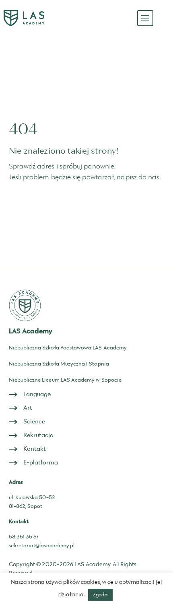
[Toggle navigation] (145, 18)
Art (27, 408)
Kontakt (34, 449)
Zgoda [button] (100, 594)
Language (37, 394)
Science (34, 422)
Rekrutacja (38, 435)
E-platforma (40, 463)
